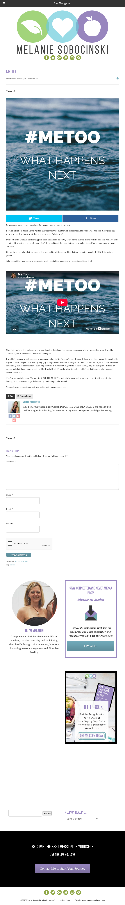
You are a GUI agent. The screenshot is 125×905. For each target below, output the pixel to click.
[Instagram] (14, 416)
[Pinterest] (18, 416)
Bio (11, 396)
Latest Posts (25, 396)
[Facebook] (10, 416)
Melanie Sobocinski (31, 402)
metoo (12, 565)
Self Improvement (21, 561)
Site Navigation (62, 3)
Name (9, 495)
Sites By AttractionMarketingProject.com (90, 900)
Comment (11, 461)
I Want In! (91, 646)
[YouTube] (14, 420)
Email (9, 509)
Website (9, 523)
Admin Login (65, 900)
